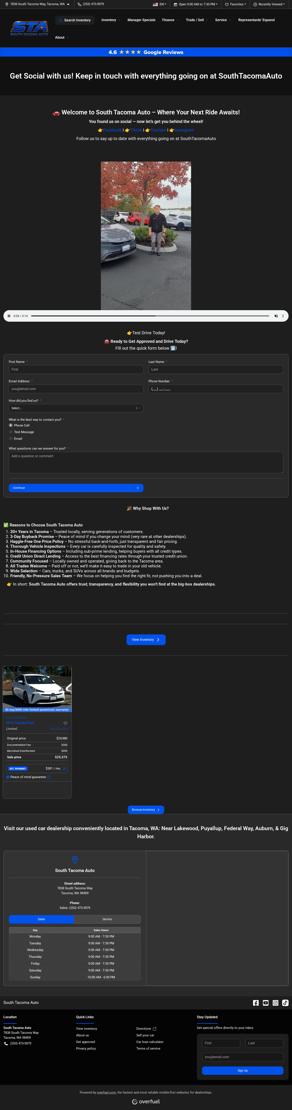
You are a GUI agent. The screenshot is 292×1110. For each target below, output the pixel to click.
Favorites (236, 4)
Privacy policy (86, 1048)
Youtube (158, 130)
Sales (41, 919)
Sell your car (145, 1035)
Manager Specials (141, 20)
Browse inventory (143, 809)
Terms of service (148, 1048)
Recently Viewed (270, 4)
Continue (19, 487)
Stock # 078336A (16, 717)
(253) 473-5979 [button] (93, 4)
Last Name (158, 362)
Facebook (112, 130)
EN (162, 4)
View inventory (86, 1029)
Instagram (184, 130)
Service (107, 919)
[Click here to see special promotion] (146, 52)
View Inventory (143, 640)
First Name (18, 362)
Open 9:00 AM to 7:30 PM (197, 4)
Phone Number (161, 381)
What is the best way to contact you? (37, 420)
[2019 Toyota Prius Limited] (37, 689)
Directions (143, 1029)
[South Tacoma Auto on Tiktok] (284, 1002)
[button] (38, 4)
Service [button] (221, 20)
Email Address (21, 381)
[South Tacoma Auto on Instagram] (274, 1002)
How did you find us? (25, 401)
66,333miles (59, 729)
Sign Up (243, 1070)
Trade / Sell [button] (195, 20)
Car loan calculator (150, 1042)
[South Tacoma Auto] (29, 28)
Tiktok (136, 130)
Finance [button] (168, 20)
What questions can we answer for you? (39, 448)
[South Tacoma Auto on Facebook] (254, 1002)
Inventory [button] (109, 20)
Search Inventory (77, 20)
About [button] (59, 37)
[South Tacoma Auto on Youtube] (264, 1002)
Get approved (85, 1042)
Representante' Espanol (256, 20)
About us (82, 1035)
